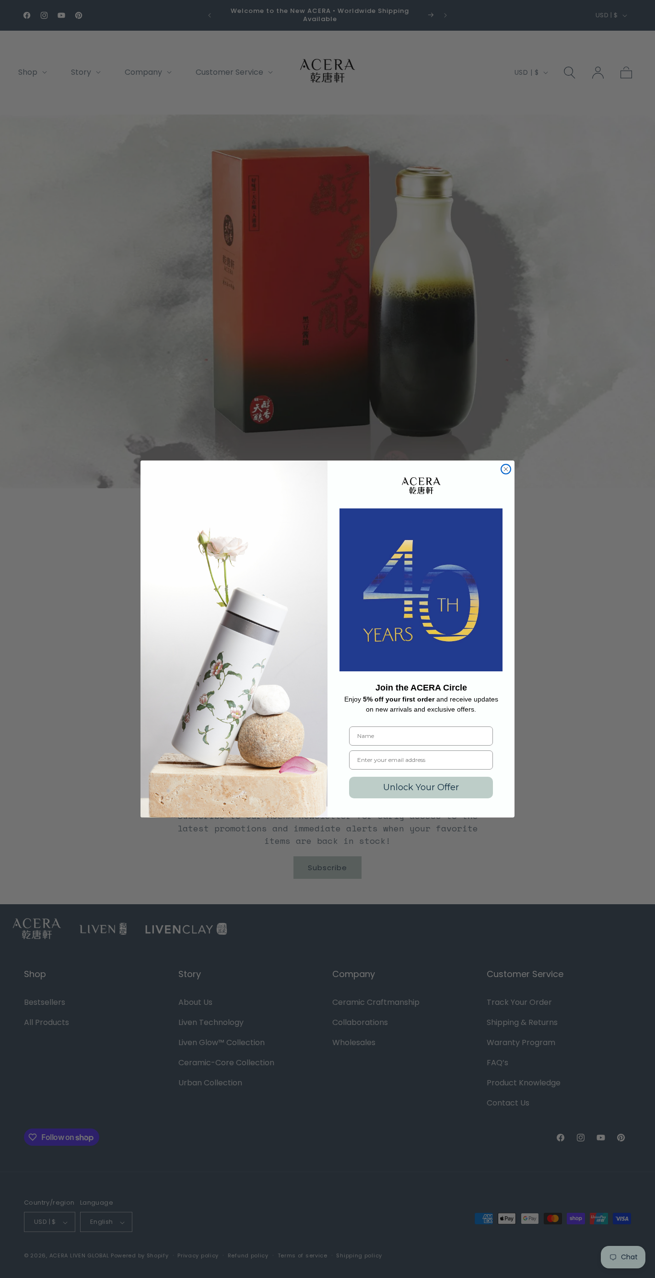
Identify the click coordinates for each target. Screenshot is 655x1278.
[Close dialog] (506, 469)
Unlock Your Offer (421, 787)
